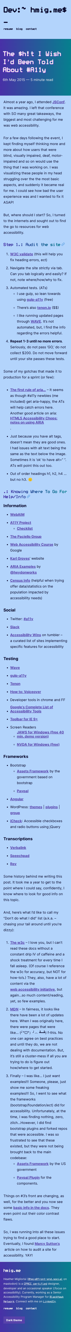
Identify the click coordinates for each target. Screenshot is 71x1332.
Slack (14, 627)
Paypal (22, 791)
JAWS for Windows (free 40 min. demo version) (40, 734)
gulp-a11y (35, 299)
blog (19, 29)
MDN (14, 1009)
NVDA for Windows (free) (38, 744)
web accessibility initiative (32, 989)
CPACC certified (35, 1284)
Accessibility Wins (25, 635)
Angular (16, 799)
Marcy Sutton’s (47, 1244)
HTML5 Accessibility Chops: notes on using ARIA (33, 420)
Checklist (25, 528)
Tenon (15, 684)
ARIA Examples (23, 566)
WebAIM (17, 514)
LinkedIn (49, 1301)
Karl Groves (20, 558)
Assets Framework (33, 771)
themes (36, 807)
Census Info (20, 580)
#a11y (28, 619)
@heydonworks (23, 572)
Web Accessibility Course (31, 544)
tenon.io (44, 308)
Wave (15, 668)
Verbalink (18, 848)
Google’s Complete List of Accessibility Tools (31, 709)
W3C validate (21, 254)
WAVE (36, 321)
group (15, 813)
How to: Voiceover (25, 692)
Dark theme (14, 1320)
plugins (51, 807)
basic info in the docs (31, 1208)
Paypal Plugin (28, 1177)
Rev (13, 864)
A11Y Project (20, 523)
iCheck (16, 821)
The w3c (17, 942)
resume (8, 29)
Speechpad (19, 856)
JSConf (58, 102)
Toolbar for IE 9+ (24, 719)
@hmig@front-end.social (45, 1279)
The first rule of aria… (28, 390)
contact (31, 29)
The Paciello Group (26, 536)
